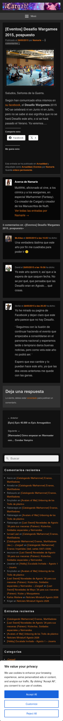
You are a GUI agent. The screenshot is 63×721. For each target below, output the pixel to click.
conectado (32, 397)
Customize (31, 704)
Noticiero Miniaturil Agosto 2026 (42, 597)
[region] (31, 691)
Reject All (31, 713)
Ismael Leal (13, 533)
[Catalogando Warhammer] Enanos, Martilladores (32, 619)
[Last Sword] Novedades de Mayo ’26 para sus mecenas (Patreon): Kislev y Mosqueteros (33, 589)
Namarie (37, 40)
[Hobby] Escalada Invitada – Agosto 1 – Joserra (31, 641)
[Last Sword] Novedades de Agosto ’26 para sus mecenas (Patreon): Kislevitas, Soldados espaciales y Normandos (32, 526)
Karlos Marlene (14, 597)
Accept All (31, 694)
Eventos (37, 166)
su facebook (12, 105)
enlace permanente (22, 170)
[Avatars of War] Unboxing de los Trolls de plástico (32, 633)
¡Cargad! (11, 659)
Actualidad (42, 163)
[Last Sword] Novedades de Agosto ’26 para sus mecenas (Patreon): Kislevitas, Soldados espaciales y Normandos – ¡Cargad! (31, 582)
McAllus (19, 237)
